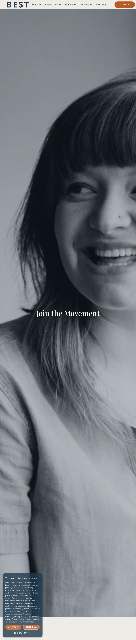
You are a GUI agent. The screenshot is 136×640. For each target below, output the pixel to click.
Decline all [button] (31, 627)
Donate (124, 4)
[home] (18, 4)
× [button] (40, 576)
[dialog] (22, 605)
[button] (22, 633)
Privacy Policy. (28, 622)
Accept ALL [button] (13, 627)
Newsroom (100, 4)
